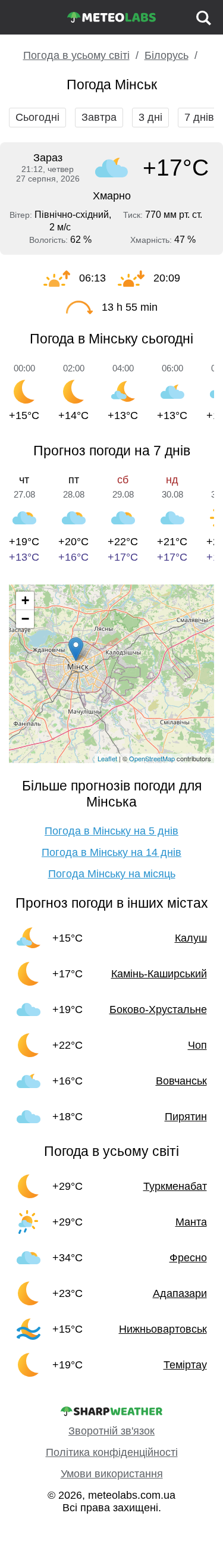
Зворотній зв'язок (111, 1431)
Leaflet (107, 758)
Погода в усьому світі (76, 55)
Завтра (99, 117)
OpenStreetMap (152, 758)
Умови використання (112, 1474)
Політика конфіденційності (112, 1452)
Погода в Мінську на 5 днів (111, 831)
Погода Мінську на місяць (111, 874)
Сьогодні (37, 117)
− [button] (25, 618)
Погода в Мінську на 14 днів (111, 852)
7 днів (199, 117)
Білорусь (167, 55)
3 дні (150, 117)
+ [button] (25, 600)
